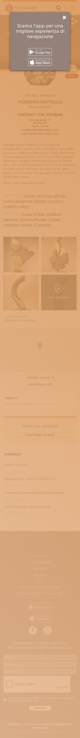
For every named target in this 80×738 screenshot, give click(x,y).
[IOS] (40, 62)
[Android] (40, 52)
